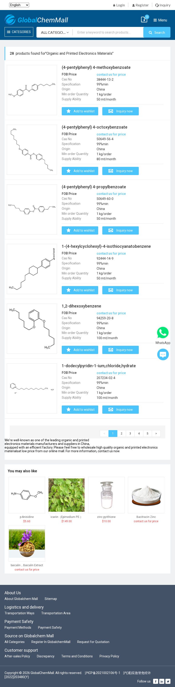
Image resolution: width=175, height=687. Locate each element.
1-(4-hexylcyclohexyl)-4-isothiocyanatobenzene (106, 246)
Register (142, 5)
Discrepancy (45, 656)
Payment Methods (18, 627)
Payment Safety (50, 627)
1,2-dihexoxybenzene (81, 306)
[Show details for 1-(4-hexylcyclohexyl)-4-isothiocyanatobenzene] (32, 269)
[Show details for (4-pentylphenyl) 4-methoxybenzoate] (32, 90)
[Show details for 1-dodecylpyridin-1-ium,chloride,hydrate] (32, 388)
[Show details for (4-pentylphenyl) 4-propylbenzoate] (32, 209)
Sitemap (51, 599)
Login (120, 5)
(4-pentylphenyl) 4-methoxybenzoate (96, 67)
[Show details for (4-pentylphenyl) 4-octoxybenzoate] (32, 150)
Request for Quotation (93, 642)
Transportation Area (55, 613)
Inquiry (164, 5)
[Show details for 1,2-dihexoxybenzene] (32, 328)
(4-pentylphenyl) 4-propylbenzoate (94, 186)
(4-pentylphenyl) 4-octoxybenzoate (94, 127)
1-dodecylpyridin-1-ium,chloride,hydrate (99, 365)
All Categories (15, 642)
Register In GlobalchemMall (50, 642)
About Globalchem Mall (21, 599)
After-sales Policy (17, 656)
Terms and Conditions (77, 656)
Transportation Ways (19, 613)
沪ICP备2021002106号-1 (102, 673)
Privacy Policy (109, 656)
